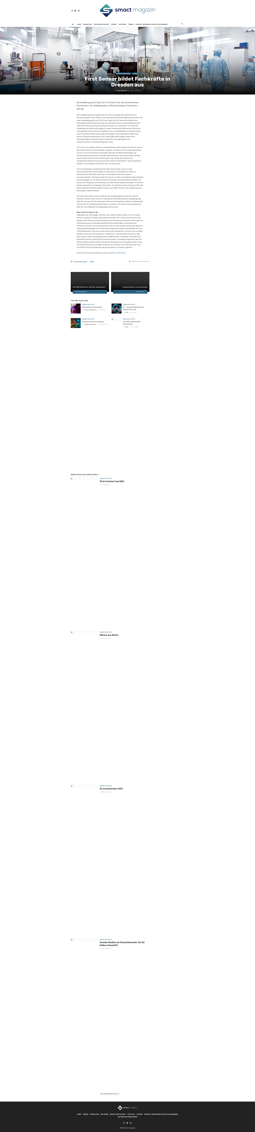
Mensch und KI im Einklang (92, 322)
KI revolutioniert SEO (111, 788)
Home (79, 24)
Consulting (87, 24)
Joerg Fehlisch (121, 90)
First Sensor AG (145, 261)
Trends (131, 24)
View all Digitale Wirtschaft (109, 1094)
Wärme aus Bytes (109, 635)
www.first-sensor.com (117, 253)
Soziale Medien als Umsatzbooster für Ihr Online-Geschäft (122, 943)
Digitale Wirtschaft (101, 24)
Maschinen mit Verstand (92, 307)
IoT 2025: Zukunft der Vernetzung (131, 323)
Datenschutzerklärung (127, 1117)
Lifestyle (131, 1114)
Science (114, 24)
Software (122, 24)
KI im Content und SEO (112, 481)
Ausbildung (136, 261)
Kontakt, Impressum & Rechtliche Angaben (151, 24)
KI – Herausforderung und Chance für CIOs (133, 308)
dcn (126, 312)
